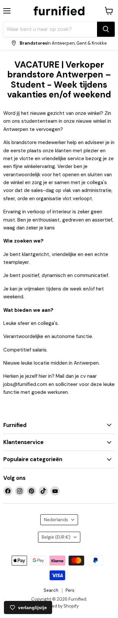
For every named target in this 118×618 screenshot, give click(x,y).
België (56, 537)
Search (51, 590)
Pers (70, 590)
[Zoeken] (106, 29)
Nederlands (56, 519)
